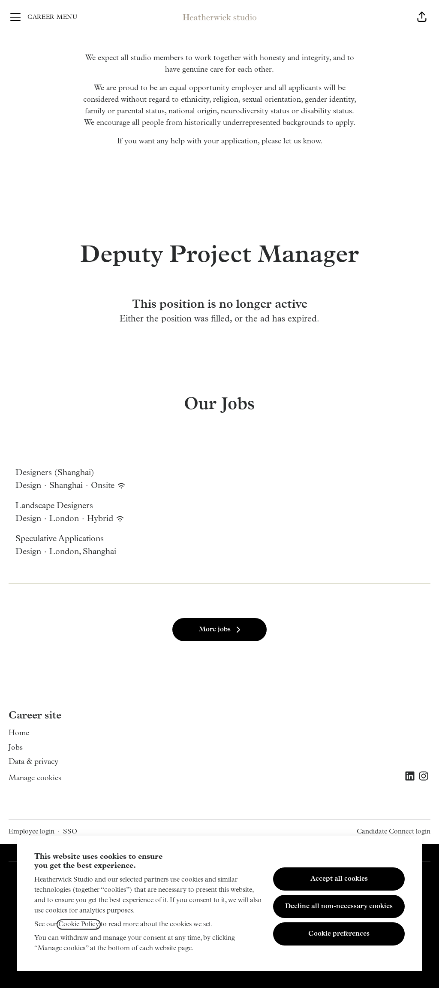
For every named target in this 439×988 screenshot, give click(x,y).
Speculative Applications (59, 539)
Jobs (16, 748)
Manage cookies (35, 778)
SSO (70, 831)
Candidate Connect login (393, 831)
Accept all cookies (339, 879)
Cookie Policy (78, 924)
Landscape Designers (54, 506)
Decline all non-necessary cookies (339, 906)
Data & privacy (33, 762)
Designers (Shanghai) (54, 473)
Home (19, 733)
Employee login (31, 831)
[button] (422, 17)
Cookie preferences (339, 933)
